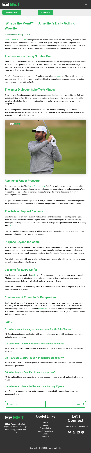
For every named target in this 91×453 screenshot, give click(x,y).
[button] (11, 12)
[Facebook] (74, 432)
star (11, 225)
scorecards (42, 309)
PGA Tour (23, 40)
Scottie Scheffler (11, 40)
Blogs (45, 425)
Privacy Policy (45, 428)
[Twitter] (69, 432)
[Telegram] (82, 432)
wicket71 (45, 437)
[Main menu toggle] (86, 4)
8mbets (45, 439)
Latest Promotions (45, 431)
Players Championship (36, 186)
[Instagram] (78, 432)
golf (33, 275)
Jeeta (45, 434)
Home (45, 422)
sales (59, 76)
